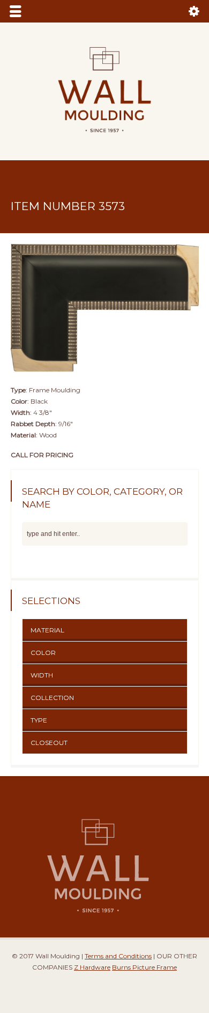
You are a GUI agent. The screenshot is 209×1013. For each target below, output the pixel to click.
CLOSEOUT (49, 743)
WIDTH (42, 675)
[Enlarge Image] (104, 244)
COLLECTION (52, 698)
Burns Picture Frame (144, 967)
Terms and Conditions (118, 956)
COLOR (43, 653)
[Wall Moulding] (104, 139)
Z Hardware (92, 967)
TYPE (39, 720)
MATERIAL (47, 630)
